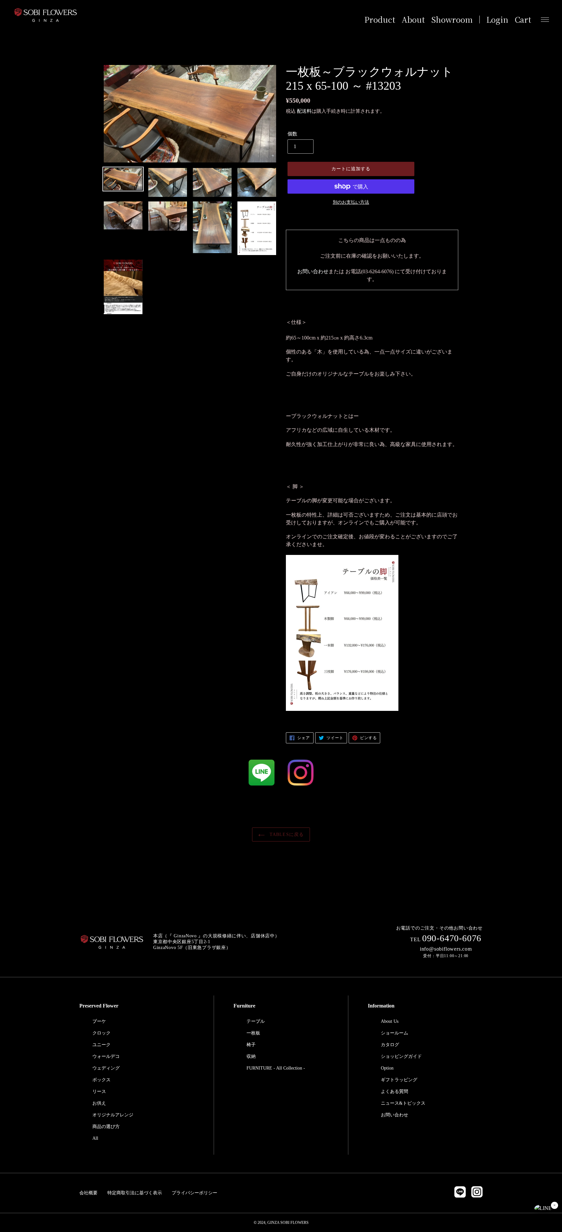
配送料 (304, 111)
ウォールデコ (106, 1056)
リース (99, 1091)
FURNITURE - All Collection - (276, 1068)
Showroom (452, 19)
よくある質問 (394, 1091)
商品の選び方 (106, 1126)
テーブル (256, 1021)
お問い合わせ (312, 271)
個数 (292, 133)
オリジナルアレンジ (112, 1114)
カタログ (390, 1044)
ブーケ (99, 1021)
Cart (523, 19)
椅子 (251, 1044)
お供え (99, 1103)
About (413, 19)
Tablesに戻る (286, 834)
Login (497, 19)
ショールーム (394, 1033)
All (95, 1138)
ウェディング (106, 1068)
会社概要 (88, 1192)
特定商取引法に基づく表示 (134, 1192)
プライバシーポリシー (194, 1192)
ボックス (101, 1079)
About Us (389, 1021)
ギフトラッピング (399, 1079)
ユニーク (101, 1044)
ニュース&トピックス (403, 1103)
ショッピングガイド (401, 1056)
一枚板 (253, 1033)
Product (379, 19)
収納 (251, 1056)
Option (387, 1068)
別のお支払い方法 (351, 202)
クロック (101, 1033)
